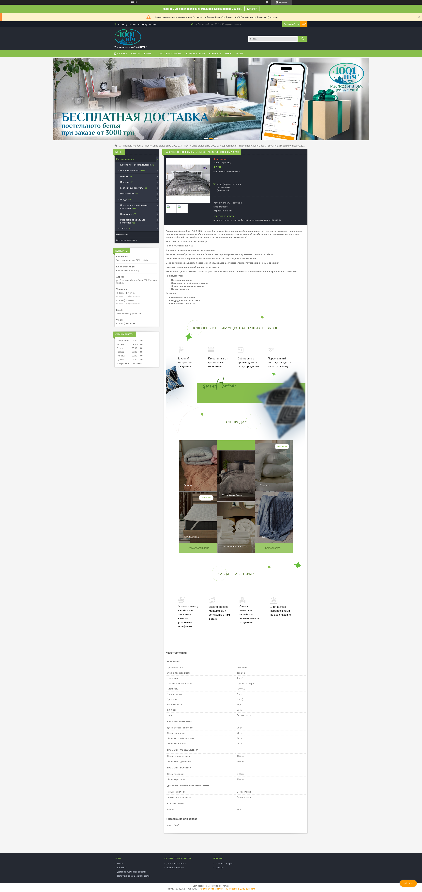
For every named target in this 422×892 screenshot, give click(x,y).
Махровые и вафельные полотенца (132, 221)
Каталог (252, 8)
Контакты (215, 53)
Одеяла (124, 176)
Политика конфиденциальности (133, 876)
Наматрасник (127, 193)
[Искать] (302, 39)
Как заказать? (273, 548)
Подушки (125, 182)
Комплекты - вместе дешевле (135, 165)
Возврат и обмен (195, 53)
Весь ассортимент (198, 548)
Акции (239, 53)
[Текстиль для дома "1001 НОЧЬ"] (128, 37)
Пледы (123, 199)
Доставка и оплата (170, 53)
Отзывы (220, 867)
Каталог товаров (141, 53)
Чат (411, 883)
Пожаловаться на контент (211, 889)
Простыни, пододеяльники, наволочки (134, 206)
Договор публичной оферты (131, 872)
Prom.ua (225, 886)
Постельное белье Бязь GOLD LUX (163, 145)
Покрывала (126, 214)
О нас (228, 53)
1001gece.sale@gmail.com (129, 313)
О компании (122, 234)
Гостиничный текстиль (131, 188)
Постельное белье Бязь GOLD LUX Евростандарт (210, 145)
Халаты (124, 228)
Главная (122, 53)
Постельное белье (133, 145)
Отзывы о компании (126, 240)
